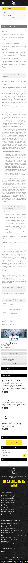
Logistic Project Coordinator (8, 528)
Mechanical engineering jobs (9, 495)
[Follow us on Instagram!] (15, 485)
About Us (12, 557)
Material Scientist (6, 526)
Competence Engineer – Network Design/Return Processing (14, 535)
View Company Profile (14, 350)
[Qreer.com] (14, 2)
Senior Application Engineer (8, 537)
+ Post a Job (14, 442)
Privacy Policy (20, 557)
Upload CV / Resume (7, 505)
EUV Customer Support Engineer (9, 525)
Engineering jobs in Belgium (8, 509)
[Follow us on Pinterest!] (23, 481)
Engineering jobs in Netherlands (9, 502)
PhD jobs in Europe (6, 504)
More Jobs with (14, 353)
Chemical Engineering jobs (8, 511)
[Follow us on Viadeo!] (19, 481)
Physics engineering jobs (8, 498)
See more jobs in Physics (7, 371)
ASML (3, 551)
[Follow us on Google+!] (15, 481)
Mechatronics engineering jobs (9, 513)
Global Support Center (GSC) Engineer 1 (11, 523)
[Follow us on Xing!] (12, 485)
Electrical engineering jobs (8, 497)
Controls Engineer (6, 534)
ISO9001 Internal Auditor (8, 532)
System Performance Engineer (9, 543)
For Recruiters (6, 452)
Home (6, 557)
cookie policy (23, 561)
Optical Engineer (6, 541)
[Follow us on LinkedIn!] (12, 481)
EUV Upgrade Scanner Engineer (9, 539)
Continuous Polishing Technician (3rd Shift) (12, 530)
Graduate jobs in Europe (7, 507)
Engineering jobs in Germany (8, 500)
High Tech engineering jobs (8, 514)
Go (24, 455)
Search (14, 17)
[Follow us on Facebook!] (4, 481)
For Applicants (6, 450)
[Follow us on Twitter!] (8, 481)
